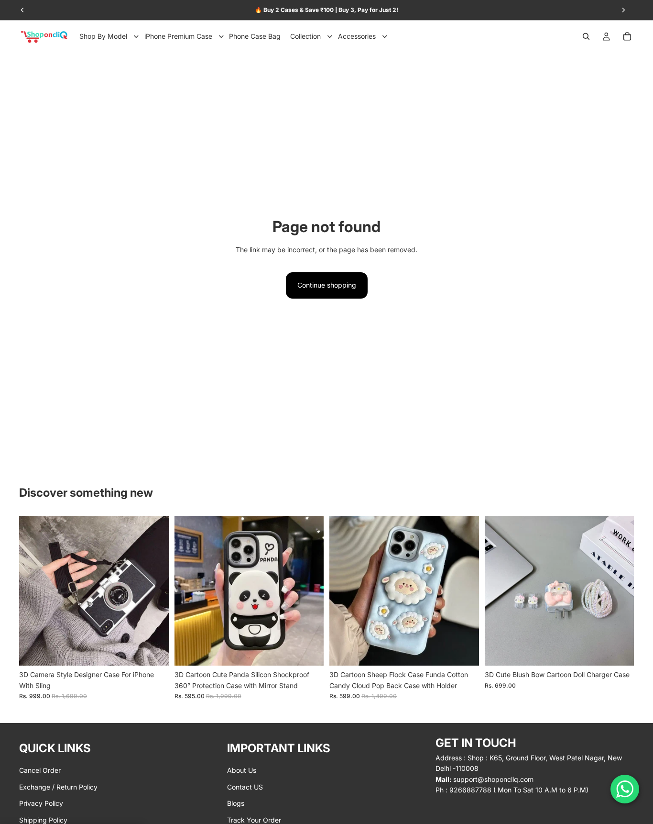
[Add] (619, 651)
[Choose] (154, 651)
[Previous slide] (33, 590)
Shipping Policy (43, 819)
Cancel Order (40, 770)
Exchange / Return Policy (58, 786)
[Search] (586, 36)
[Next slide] (154, 590)
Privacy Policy (41, 803)
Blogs (235, 803)
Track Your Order (254, 819)
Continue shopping (326, 285)
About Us (241, 770)
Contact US (245, 786)
